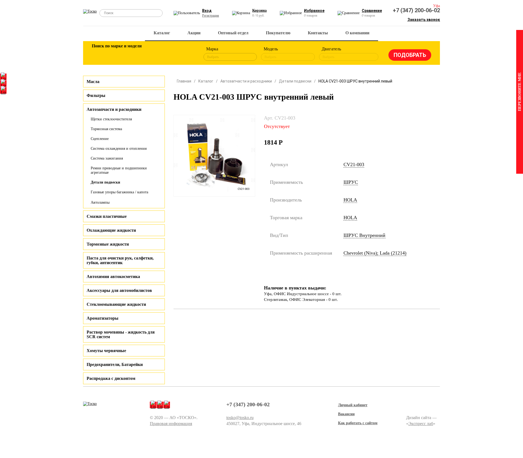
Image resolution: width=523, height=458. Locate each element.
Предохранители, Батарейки (115, 364)
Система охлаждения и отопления (119, 148)
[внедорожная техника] (169, 54)
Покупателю (278, 32)
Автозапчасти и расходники (246, 81)
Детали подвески (105, 182)
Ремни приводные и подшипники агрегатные (119, 170)
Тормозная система (106, 129)
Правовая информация (171, 423)
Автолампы (100, 202)
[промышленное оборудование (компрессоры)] (187, 54)
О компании (357, 32)
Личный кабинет (352, 405)
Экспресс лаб (420, 423)
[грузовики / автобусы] (134, 54)
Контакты (318, 32)
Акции (193, 32)
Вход (207, 10)
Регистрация (210, 15)
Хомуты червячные (106, 350)
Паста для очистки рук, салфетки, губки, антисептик (120, 260)
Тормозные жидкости (108, 244)
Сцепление (100, 139)
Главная (184, 81)
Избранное (314, 10)
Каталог (162, 32)
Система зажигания (107, 158)
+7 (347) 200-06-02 (416, 10)
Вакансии (346, 414)
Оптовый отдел (233, 32)
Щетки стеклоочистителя (111, 119)
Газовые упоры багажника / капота (119, 192)
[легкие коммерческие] (116, 54)
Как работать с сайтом (358, 423)
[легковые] (98, 54)
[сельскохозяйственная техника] (152, 54)
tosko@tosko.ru (240, 417)
